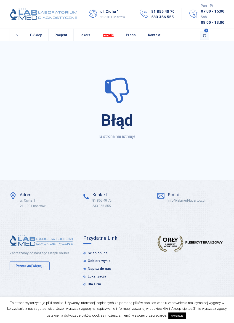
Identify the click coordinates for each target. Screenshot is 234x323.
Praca (131, 35)
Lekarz (85, 35)
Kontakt (154, 35)
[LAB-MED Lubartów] (44, 14)
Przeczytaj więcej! (29, 266)
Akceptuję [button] (177, 315)
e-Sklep (36, 35)
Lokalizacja (97, 276)
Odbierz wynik (99, 261)
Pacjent (61, 35)
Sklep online (98, 253)
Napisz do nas (99, 269)
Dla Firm (94, 284)
